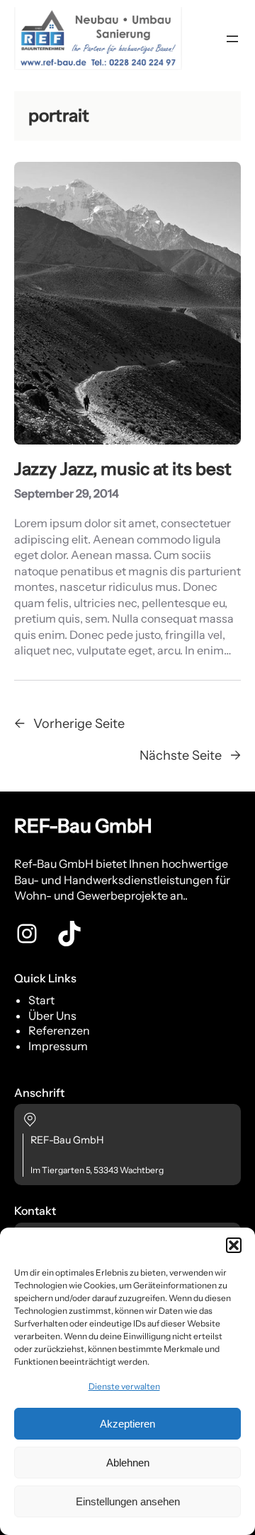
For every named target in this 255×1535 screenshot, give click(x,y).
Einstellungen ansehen (128, 1501)
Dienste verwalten (124, 1386)
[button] (234, 1245)
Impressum (58, 1046)
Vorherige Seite (69, 723)
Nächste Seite (190, 755)
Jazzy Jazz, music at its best (123, 469)
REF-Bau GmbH (83, 825)
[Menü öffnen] (232, 38)
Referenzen (59, 1030)
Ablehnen (127, 1463)
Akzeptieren (127, 1424)
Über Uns (52, 1015)
